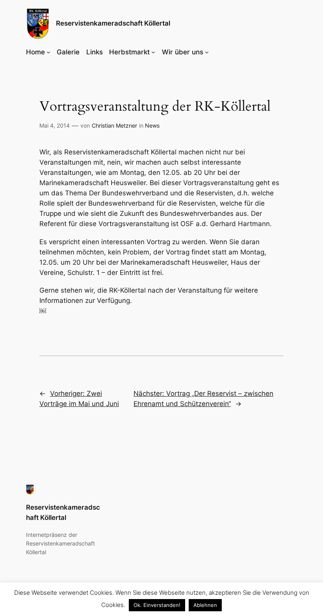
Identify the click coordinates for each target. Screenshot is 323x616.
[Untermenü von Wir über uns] (207, 52)
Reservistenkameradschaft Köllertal (113, 23)
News (152, 125)
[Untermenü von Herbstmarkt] (153, 52)
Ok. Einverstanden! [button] (157, 605)
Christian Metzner (114, 125)
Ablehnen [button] (205, 605)
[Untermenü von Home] (48, 52)
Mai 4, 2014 (54, 125)
